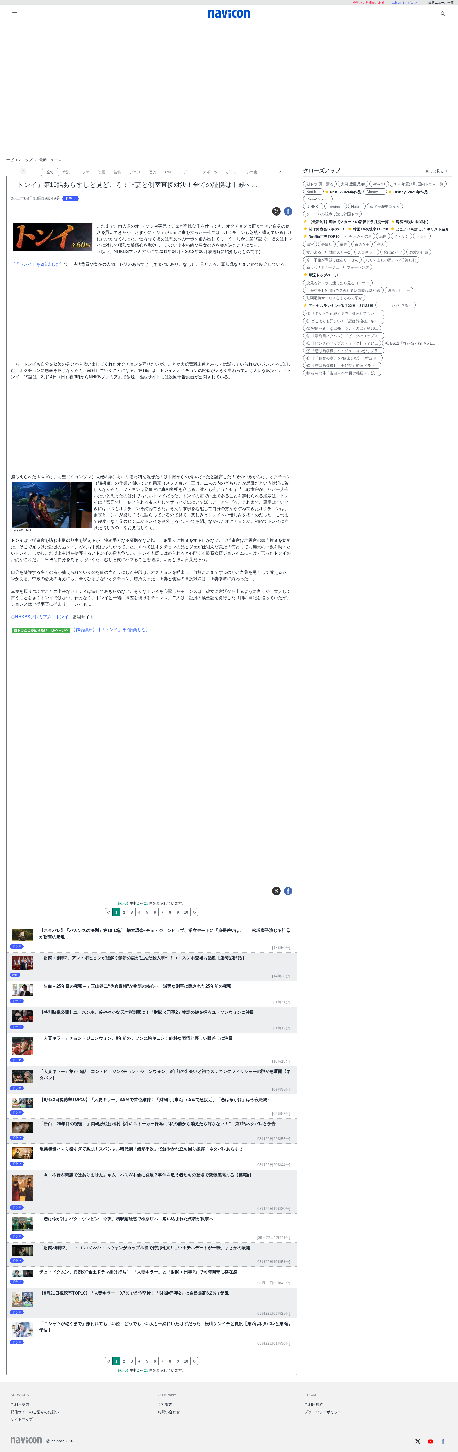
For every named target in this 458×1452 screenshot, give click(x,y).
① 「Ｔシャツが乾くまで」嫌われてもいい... (343, 313)
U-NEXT (313, 206)
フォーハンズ (358, 267)
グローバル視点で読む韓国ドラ (332, 214)
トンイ (422, 236)
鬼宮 (310, 244)
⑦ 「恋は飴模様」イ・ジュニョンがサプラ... (343, 351)
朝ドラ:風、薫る (319, 184)
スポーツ (210, 172)
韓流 (66, 172)
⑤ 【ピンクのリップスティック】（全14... (342, 343)
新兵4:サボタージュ (322, 267)
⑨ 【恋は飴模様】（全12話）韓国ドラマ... (342, 365)
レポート (186, 172)
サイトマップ (22, 1419)
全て (50, 172)
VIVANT (379, 184)
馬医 (383, 236)
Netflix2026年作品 (345, 192)
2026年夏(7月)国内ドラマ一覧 (418, 184)
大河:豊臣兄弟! (353, 184)
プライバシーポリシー (323, 1412)
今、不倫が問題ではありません (332, 260)
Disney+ (375, 192)
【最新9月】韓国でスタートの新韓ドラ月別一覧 (349, 222)
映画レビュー (399, 290)
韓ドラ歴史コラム (385, 206)
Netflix (313, 192)
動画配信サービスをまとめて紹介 (334, 298)
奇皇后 (326, 244)
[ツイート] (276, 211)
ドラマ (83, 172)
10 (186, 912)
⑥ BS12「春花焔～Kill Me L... (410, 343)
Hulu (357, 206)
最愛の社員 (418, 252)
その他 (251, 172)
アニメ (135, 172)
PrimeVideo (317, 199)
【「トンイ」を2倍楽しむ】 (37, 264)
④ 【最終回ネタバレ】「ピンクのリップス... (343, 336)
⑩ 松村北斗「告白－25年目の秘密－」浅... (342, 373)
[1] (108, 912)
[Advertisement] (229, 62)
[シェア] (288, 211)
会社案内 (165, 1404)
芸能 (117, 172)
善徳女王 (362, 244)
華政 (343, 244)
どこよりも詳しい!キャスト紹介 (422, 229)
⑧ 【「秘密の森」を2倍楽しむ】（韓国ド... (343, 358)
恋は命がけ (393, 252)
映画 (101, 172)
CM (168, 172)
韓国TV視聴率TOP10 (370, 229)
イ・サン (401, 236)
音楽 (153, 172)
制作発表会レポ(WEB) (327, 229)
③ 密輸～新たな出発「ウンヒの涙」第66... (342, 328)
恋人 (380, 244)
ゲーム (231, 172)
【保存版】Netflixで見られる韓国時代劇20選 (343, 290)
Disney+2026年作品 (410, 192)
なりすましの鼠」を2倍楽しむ (391, 260)
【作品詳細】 (84, 629)
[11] (194, 912)
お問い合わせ (169, 1412)
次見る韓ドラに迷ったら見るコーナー (337, 283)
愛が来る (313, 252)
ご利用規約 (314, 1404)
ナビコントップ (19, 160)
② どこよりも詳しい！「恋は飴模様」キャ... (343, 321)
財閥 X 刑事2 (339, 252)
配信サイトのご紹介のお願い (35, 1412)
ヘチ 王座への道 (358, 236)
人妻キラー (367, 252)
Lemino (336, 206)
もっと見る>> (395, 305)
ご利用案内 (20, 1404)
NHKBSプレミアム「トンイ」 (44, 617)
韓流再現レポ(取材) (412, 222)
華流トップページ (323, 275)
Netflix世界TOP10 (324, 236)
